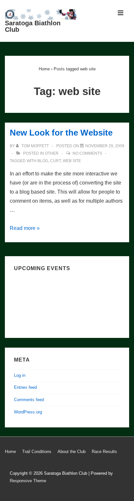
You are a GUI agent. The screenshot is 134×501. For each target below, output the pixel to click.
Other (52, 153)
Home (10, 451)
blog (42, 161)
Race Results (104, 451)
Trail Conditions (36, 451)
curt (55, 161)
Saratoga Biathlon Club (32, 26)
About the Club (72, 451)
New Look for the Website (61, 132)
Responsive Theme (28, 480)
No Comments (87, 153)
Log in (19, 375)
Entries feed (25, 387)
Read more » (25, 228)
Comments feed (29, 399)
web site (72, 161)
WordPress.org (28, 412)
